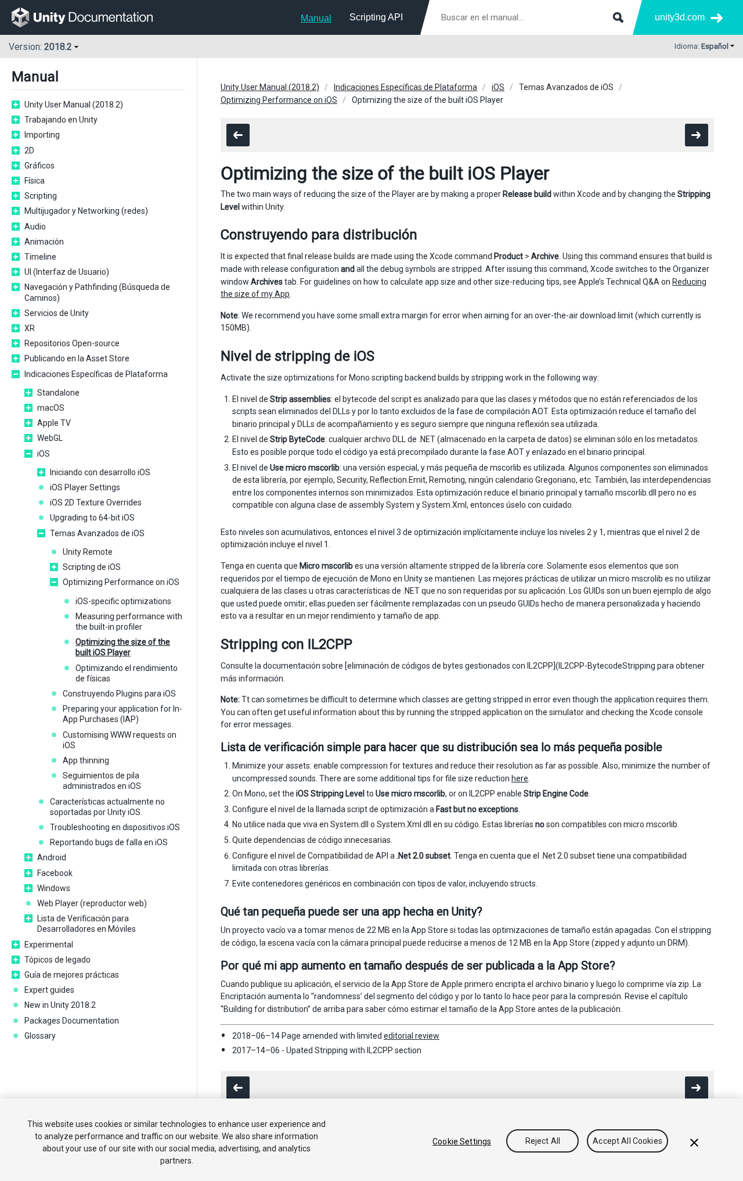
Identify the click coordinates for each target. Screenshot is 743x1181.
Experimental (48, 944)
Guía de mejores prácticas (71, 974)
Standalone (58, 392)
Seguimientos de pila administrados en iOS (102, 781)
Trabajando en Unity (61, 119)
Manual (316, 18)
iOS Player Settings (85, 487)
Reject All (542, 1141)
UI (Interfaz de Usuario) (66, 272)
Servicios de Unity (56, 313)
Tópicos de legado (57, 959)
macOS (50, 407)
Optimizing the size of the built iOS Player (122, 647)
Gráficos (39, 165)
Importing (42, 134)
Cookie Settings (461, 1141)
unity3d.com (680, 17)
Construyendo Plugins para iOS (119, 693)
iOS (43, 453)
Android (51, 857)
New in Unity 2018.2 (60, 1005)
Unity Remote (88, 552)
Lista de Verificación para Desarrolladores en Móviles (86, 924)
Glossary (40, 1035)
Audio (35, 226)
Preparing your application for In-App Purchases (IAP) (122, 714)
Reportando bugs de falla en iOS (109, 842)
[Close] (694, 1142)
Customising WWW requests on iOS (119, 740)
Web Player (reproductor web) (92, 903)
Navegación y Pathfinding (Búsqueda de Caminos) (97, 292)
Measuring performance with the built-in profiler (128, 621)
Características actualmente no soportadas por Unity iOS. (107, 807)
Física (34, 180)
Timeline (40, 256)
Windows (53, 888)
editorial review (411, 1035)
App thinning (86, 760)
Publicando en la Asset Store (76, 358)
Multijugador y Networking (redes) (86, 211)
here (519, 778)
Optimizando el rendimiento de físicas (126, 673)
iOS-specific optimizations (123, 601)
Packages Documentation (71, 1020)
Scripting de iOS (92, 567)
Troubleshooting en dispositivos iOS (115, 827)
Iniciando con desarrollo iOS (100, 472)
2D (29, 150)
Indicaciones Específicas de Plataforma (96, 374)
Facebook (55, 873)
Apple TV (54, 423)
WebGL (50, 438)
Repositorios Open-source (72, 343)
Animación (44, 241)
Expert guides (49, 990)
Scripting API (376, 17)
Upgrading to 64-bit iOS (92, 517)
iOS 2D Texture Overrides (96, 502)
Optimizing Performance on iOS (121, 582)
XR (29, 328)
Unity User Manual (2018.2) (73, 104)
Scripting (40, 195)
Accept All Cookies (627, 1141)
